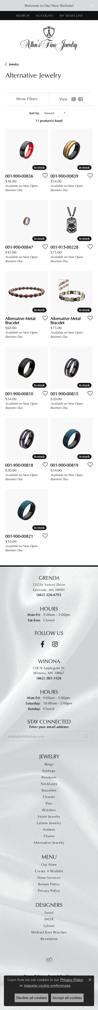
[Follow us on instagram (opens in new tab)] (55, 644)
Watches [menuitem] (49, 809)
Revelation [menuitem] (49, 938)
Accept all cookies (67, 998)
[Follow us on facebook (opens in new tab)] (42, 644)
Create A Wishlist (49, 871)
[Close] (91, 5)
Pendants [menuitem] (49, 777)
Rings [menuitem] (49, 764)
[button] (22, 15)
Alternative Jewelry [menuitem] (49, 842)
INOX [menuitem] (48, 919)
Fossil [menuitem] (49, 912)
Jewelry (14, 64)
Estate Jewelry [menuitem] (49, 816)
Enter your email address (49, 726)
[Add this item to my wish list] (43, 175)
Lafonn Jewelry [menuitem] (49, 822)
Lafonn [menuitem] (49, 925)
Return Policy (49, 884)
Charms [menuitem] (49, 796)
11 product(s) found (49, 120)
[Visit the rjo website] (49, 960)
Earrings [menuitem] (49, 770)
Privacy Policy (49, 890)
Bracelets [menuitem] (49, 790)
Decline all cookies (31, 998)
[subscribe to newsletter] (86, 736)
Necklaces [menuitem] (49, 783)
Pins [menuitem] (49, 803)
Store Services (48, 877)
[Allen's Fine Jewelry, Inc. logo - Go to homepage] (49, 38)
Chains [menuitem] (49, 836)
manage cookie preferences (47, 985)
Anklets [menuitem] (49, 829)
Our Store (49, 864)
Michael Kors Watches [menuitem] (49, 932)
